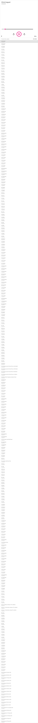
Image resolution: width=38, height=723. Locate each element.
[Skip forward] (24, 34)
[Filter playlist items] (34, 39)
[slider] (5, 29)
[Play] (19, 34)
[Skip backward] (14, 34)
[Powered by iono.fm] (35, 36)
